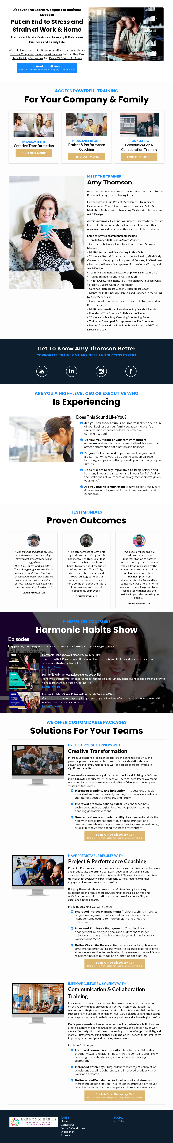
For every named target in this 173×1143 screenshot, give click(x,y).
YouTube (119, 1121)
